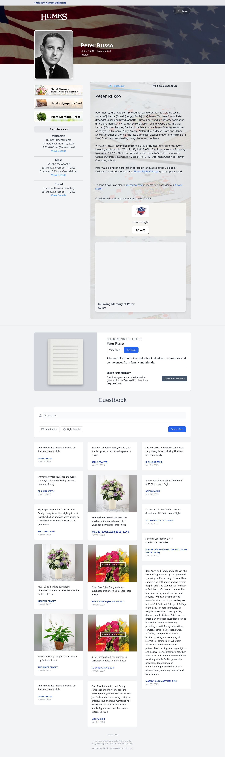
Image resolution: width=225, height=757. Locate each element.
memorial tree (134, 185)
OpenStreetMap (116, 748)
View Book (114, 349)
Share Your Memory (174, 378)
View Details (58, 151)
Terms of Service (121, 743)
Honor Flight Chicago (146, 171)
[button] (58, 562)
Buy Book (131, 349)
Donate (140, 230)
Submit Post (177, 429)
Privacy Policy (104, 743)
